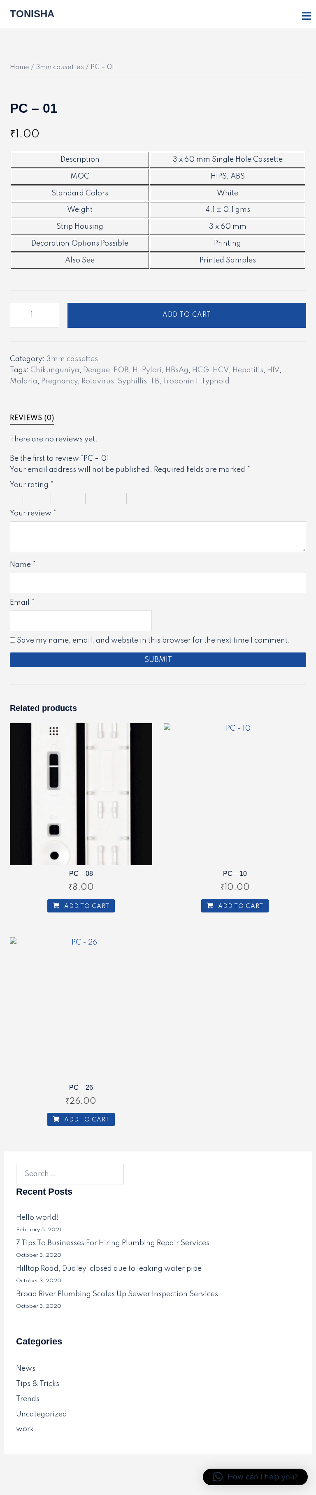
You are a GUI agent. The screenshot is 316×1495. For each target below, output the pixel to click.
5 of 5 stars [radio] (154, 498)
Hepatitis (247, 370)
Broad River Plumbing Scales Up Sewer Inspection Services (117, 1294)
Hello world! (37, 1217)
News (25, 1368)
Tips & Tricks (37, 1384)
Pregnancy (59, 381)
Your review (33, 513)
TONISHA (32, 13)
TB (154, 381)
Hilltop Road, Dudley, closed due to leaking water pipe (109, 1268)
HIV (273, 370)
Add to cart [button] (86, 906)
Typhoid (215, 381)
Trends (28, 1399)
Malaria (23, 381)
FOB (121, 370)
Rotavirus (97, 381)
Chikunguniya (54, 370)
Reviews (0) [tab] (32, 418)
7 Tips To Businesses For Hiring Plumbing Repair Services (112, 1243)
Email (22, 602)
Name (23, 565)
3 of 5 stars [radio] (72, 498)
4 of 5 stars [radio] (110, 498)
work (25, 1429)
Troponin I (180, 381)
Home (19, 67)
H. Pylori (147, 370)
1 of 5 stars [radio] (16, 498)
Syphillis (132, 381)
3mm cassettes (60, 67)
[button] (255, 1477)
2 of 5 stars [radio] (41, 498)
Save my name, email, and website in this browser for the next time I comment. (153, 640)
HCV (221, 370)
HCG (200, 370)
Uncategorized (41, 1414)
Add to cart (187, 315)
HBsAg (176, 370)
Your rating (31, 485)
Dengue (96, 370)
